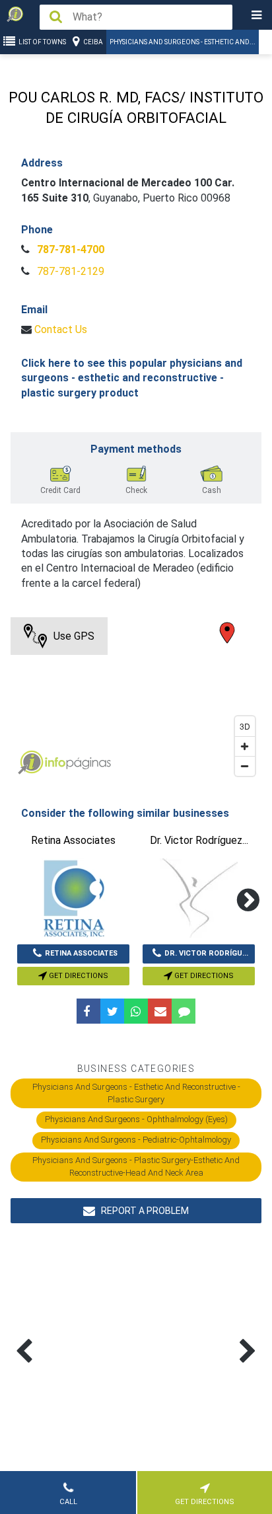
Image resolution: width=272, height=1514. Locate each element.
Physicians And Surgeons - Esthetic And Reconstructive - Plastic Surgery (136, 1093)
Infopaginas (30, 762)
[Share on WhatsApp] (136, 1011)
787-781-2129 (69, 271)
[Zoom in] (245, 746)
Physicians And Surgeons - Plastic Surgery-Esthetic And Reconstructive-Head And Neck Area (136, 1166)
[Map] (136, 699)
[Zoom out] (245, 766)
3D (245, 726)
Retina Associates (81, 953)
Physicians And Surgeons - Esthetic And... (182, 42)
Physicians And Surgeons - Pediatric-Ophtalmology (136, 1140)
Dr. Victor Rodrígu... (206, 953)
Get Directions (77, 975)
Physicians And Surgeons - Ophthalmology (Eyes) (136, 1119)
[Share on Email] (160, 1011)
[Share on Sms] (183, 1011)
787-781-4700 (69, 249)
